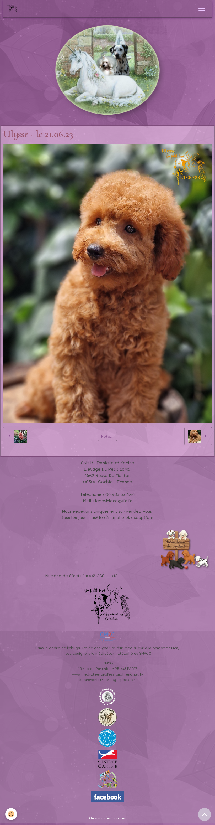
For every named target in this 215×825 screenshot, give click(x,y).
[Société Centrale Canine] (107, 758)
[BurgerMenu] (201, 8)
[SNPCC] (108, 779)
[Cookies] (11, 814)
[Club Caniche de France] (107, 696)
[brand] (13, 8)
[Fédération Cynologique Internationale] (107, 737)
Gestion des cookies (107, 818)
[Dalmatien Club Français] (107, 716)
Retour (107, 436)
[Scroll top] (204, 814)
